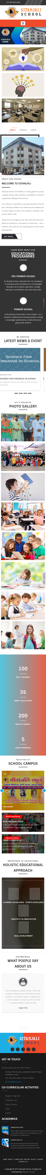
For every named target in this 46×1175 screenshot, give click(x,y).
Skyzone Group (29, 1172)
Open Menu (23, 23)
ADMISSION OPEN (17, 1127)
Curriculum (18, 1159)
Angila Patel (23, 1008)
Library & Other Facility (12, 840)
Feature (27, 1159)
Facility (33, 1159)
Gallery (40, 1159)
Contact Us (23, 1162)
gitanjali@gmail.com (13, 1082)
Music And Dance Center (13, 822)
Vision (33, 130)
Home (5, 1159)
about (13, 130)
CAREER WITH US (16, 1140)
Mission (23, 130)
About (10, 1159)
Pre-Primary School (23, 276)
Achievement (8, 807)
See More (8, 237)
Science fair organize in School (22, 379)
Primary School (23, 309)
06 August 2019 (9, 375)
